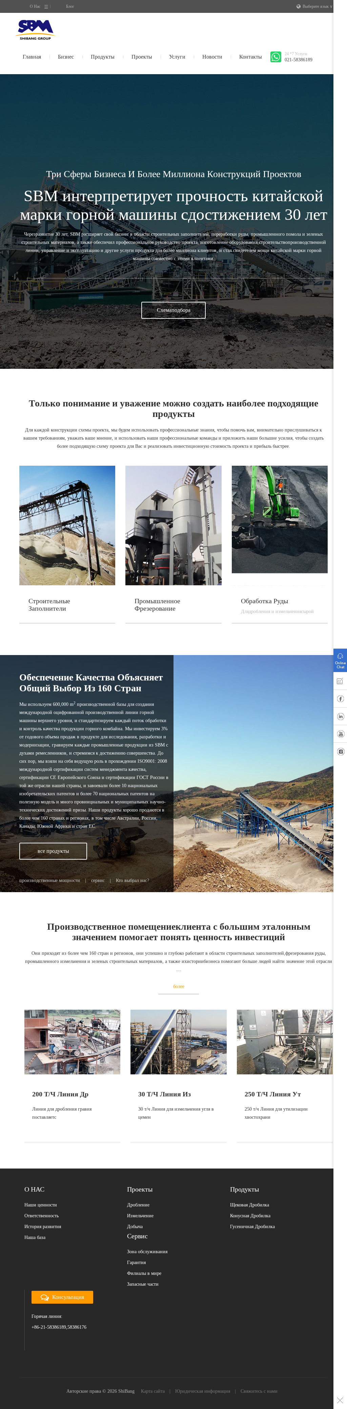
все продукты (53, 851)
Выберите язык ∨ (318, 6)
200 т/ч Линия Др (60, 1094)
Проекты (141, 57)
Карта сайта (153, 1391)
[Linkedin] (340, 718)
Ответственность (41, 1215)
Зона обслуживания (147, 1251)
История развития (42, 1226)
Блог (70, 6)
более (178, 986)
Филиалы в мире (144, 1273)
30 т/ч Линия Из (164, 1094)
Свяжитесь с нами (259, 1391)
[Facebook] (340, 700)
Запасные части (143, 1284)
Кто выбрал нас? (132, 880)
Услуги (177, 57)
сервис (98, 880)
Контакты (250, 57)
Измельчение (140, 1215)
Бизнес (66, 57)
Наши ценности (40, 1204)
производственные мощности (49, 880)
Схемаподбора (173, 310)
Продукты (103, 57)
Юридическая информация (202, 1391)
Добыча (135, 1226)
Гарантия (136, 1262)
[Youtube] (340, 735)
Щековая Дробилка (249, 1204)
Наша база (34, 1237)
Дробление (138, 1204)
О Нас (35, 6)
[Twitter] (340, 753)
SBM (35, 30)
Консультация (68, 1297)
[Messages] (340, 682)
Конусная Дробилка (250, 1215)
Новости (212, 57)
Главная (32, 57)
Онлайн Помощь (340, 659)
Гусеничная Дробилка (252, 1226)
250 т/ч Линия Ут (273, 1094)
